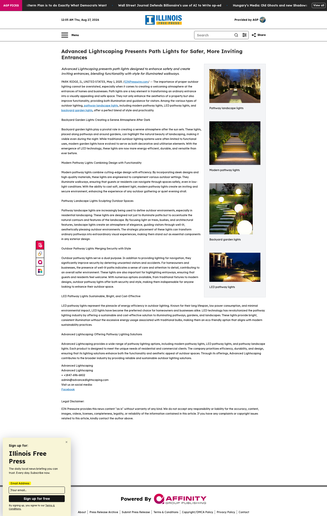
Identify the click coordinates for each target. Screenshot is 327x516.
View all (318, 5)
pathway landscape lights (101, 105)
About (82, 512)
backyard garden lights (76, 110)
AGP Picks (11, 5)
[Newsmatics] (40, 271)
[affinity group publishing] (40, 262)
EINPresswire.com (136, 81)
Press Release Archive (103, 512)
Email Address (20, 483)
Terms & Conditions (165, 512)
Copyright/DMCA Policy (197, 512)
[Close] (66, 442)
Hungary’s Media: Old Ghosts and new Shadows (270, 5)
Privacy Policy (226, 512)
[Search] (236, 35)
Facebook (68, 389)
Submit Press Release (136, 512)
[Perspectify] (40, 253)
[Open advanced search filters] (244, 35)
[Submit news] (40, 245)
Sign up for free (37, 498)
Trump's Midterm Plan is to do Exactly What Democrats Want (58, 5)
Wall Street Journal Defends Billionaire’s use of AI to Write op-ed (169, 5)
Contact (244, 512)
